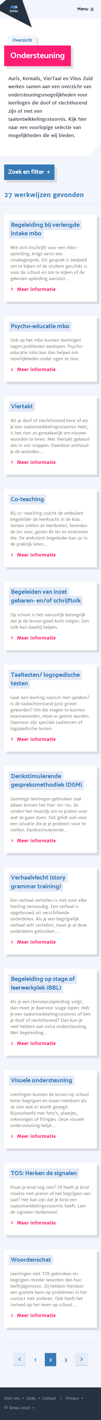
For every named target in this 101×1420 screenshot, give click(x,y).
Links (32, 1398)
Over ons (12, 1398)
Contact (49, 1398)
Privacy (73, 1398)
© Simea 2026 (17, 1408)
